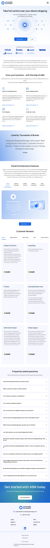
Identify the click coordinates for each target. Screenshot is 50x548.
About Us (13, 524)
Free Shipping (6, 112)
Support (13, 522)
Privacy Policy (25, 537)
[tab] (7, 184)
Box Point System (13, 202)
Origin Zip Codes (30, 112)
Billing (35, 524)
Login (12, 519)
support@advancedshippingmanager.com (26, 511)
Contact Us (36, 522)
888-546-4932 (26, 514)
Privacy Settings (25, 541)
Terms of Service (25, 535)
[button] (3, 146)
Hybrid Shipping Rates (32, 91)
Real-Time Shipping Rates (9, 91)
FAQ (34, 519)
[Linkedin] (25, 528)
